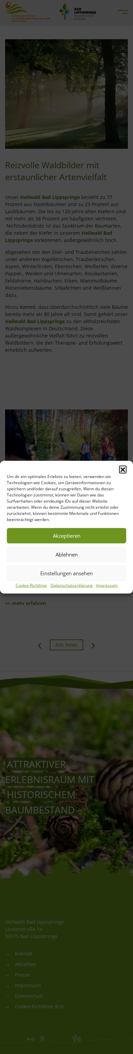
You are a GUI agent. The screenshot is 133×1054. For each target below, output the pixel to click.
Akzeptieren (66, 535)
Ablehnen (67, 554)
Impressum (107, 585)
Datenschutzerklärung (71, 585)
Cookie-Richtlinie (31, 585)
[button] (122, 469)
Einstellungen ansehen (66, 573)
